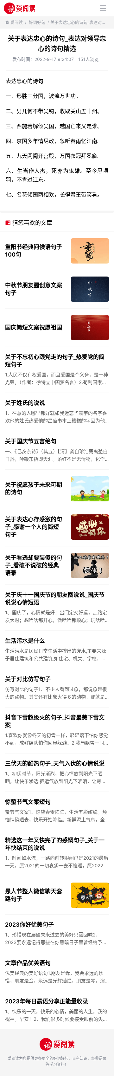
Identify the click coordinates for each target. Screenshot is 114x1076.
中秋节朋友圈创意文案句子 (33, 289)
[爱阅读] (19, 8)
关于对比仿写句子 (28, 679)
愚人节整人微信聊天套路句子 (33, 895)
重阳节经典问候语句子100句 (33, 251)
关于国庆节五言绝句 (30, 441)
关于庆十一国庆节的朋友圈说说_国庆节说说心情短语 (54, 598)
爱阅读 (16, 22)
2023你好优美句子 (29, 924)
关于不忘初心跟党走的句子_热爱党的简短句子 (54, 361)
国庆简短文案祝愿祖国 (33, 327)
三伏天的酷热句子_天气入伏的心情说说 (54, 763)
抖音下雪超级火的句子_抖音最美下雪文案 (54, 721)
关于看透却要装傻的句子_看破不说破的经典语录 (33, 565)
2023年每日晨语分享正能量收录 (46, 1001)
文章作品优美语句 (28, 963)
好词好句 (37, 22)
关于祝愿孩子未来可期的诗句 (33, 488)
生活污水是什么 (25, 640)
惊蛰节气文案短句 (28, 802)
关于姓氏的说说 (25, 403)
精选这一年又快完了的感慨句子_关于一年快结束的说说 (54, 844)
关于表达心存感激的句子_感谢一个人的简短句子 (33, 527)
